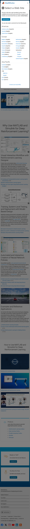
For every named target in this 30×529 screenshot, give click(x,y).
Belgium (4, 39)
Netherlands (19, 39)
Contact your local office (15, 84)
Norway (18, 41)
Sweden (18, 48)
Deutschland (5, 43)
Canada (3, 31)
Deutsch (19, 52)
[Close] (28, 3)
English (19, 54)
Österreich (18, 43)
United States (5, 33)
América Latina (5, 29)
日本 (3, 77)
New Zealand (5, 69)
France (3, 50)
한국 (3, 79)
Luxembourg (5, 56)
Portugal (18, 45)
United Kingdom (19, 58)
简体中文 (5, 73)
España (3, 45)
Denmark (4, 41)
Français (19, 56)
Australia (4, 64)
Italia (3, 54)
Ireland (3, 52)
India (3, 66)
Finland (3, 48)
